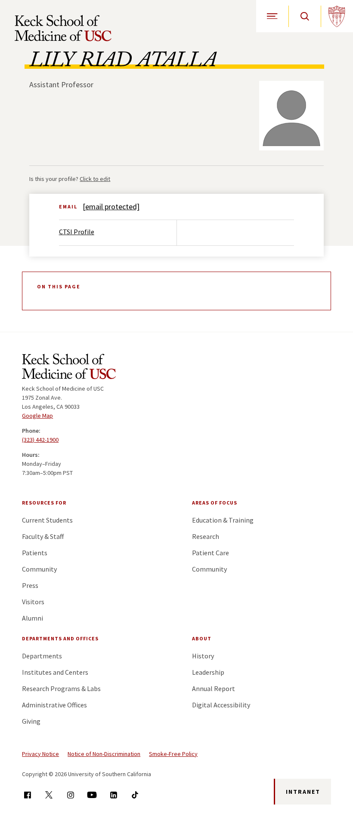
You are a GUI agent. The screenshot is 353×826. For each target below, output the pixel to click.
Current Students (47, 520)
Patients (34, 552)
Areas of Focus (214, 502)
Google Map (37, 415)
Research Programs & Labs (61, 688)
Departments (42, 656)
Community (39, 569)
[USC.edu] (337, 16)
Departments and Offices (60, 638)
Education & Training (223, 520)
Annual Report (213, 688)
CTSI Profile (76, 231)
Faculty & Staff (43, 536)
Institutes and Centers (55, 672)
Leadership (208, 672)
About (201, 638)
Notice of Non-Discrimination (104, 754)
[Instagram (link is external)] (70, 794)
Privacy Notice (40, 754)
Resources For (44, 502)
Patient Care (210, 552)
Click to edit (95, 179)
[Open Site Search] (304, 16)
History (203, 656)
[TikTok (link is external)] (135, 794)
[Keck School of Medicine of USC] (69, 368)
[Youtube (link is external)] (92, 794)
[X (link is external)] (48, 794)
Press (30, 585)
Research (205, 536)
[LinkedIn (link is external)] (113, 794)
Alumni (32, 618)
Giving (31, 721)
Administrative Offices (54, 705)
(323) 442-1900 (40, 440)
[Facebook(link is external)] (27, 794)
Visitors (33, 601)
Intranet (303, 791)
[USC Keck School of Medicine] (63, 28)
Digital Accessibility (221, 705)
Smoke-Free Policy (173, 754)
